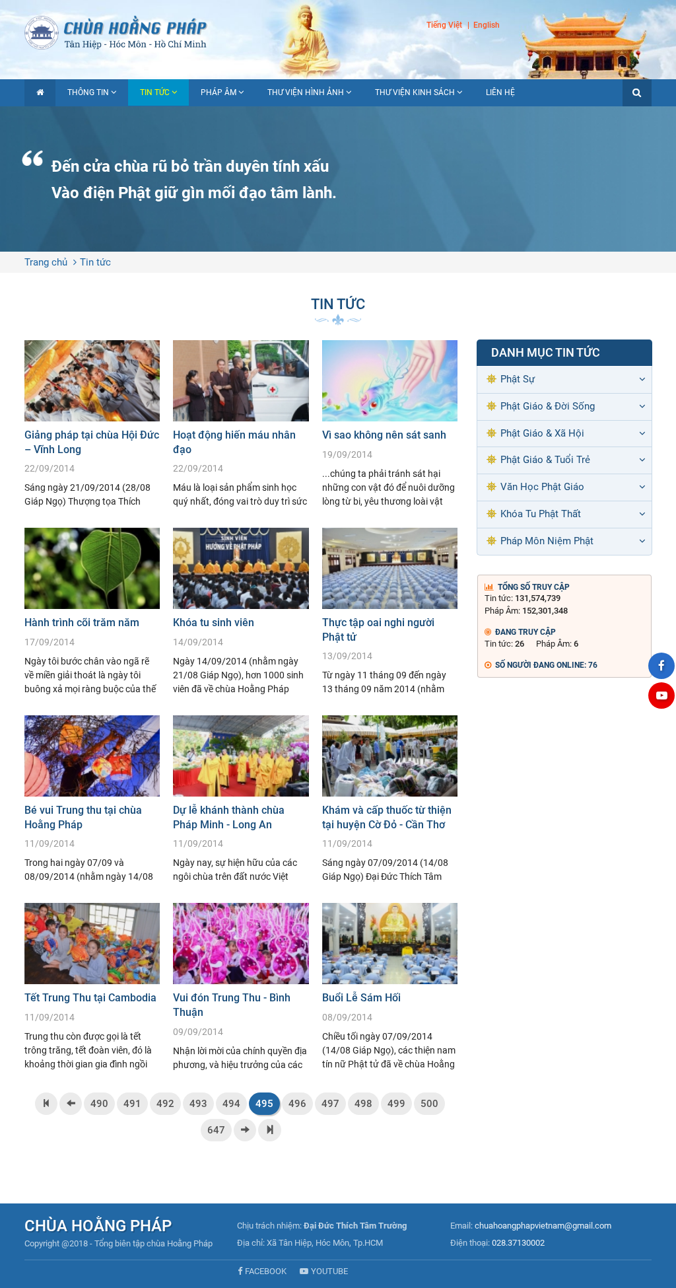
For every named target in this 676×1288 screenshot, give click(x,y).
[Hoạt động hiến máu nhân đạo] (240, 424)
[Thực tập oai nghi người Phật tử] (389, 612)
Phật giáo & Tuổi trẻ (545, 460)
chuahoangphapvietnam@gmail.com (543, 1226)
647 (216, 1130)
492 (165, 1104)
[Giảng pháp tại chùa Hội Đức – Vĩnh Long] (92, 424)
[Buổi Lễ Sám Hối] (389, 987)
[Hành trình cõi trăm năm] (92, 612)
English (486, 25)
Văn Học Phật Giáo (542, 487)
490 (99, 1104)
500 (429, 1104)
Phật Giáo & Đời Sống (547, 406)
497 (330, 1104)
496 (297, 1104)
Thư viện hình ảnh (305, 92)
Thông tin (88, 92)
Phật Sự (517, 379)
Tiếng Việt (444, 25)
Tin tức (155, 92)
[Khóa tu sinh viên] (240, 612)
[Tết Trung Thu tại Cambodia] (92, 987)
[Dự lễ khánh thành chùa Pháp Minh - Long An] (240, 799)
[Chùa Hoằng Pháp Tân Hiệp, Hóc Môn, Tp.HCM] (338, 31)
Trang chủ (45, 262)
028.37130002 (518, 1243)
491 (132, 1104)
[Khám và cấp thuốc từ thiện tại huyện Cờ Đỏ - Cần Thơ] (389, 799)
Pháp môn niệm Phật (546, 541)
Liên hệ (500, 92)
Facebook (266, 1271)
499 (396, 1104)
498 (363, 1104)
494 (231, 1104)
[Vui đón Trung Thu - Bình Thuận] (240, 987)
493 (198, 1104)
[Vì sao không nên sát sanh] (389, 424)
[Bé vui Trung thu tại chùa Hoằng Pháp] (92, 799)
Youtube (329, 1271)
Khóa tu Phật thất (540, 514)
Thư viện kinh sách (415, 92)
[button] (637, 92)
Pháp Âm (218, 92)
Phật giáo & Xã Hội (542, 433)
